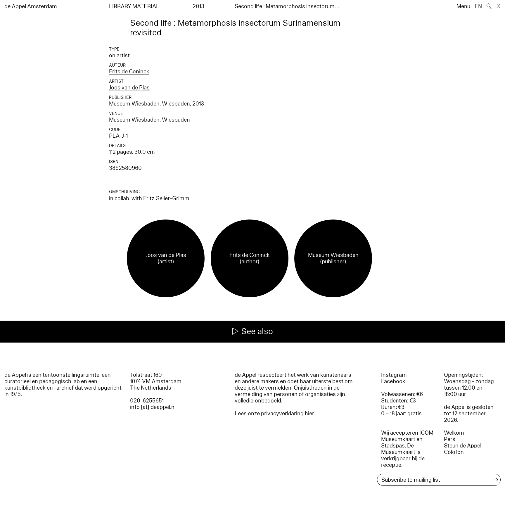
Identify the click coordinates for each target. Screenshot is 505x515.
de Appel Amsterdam (30, 6)
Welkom (454, 433)
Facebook (393, 381)
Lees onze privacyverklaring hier (274, 413)
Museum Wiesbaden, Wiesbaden (149, 104)
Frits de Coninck (129, 71)
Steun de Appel (462, 446)
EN (478, 6)
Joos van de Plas (129, 87)
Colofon (454, 452)
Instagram (394, 375)
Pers (449, 439)
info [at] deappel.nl (153, 407)
